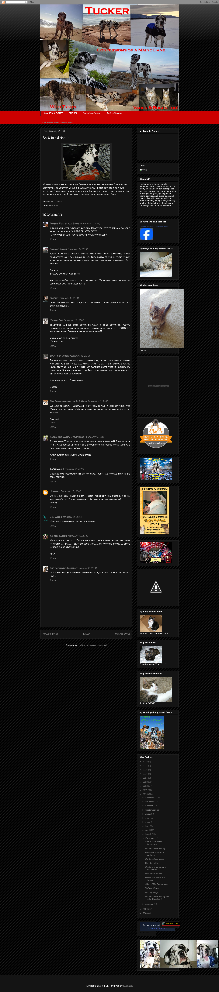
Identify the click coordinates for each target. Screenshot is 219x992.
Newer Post (50, 634)
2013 (145, 782)
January (149, 904)
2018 (145, 761)
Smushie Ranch (58, 249)
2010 (145, 794)
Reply (53, 239)
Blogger (128, 985)
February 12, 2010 (90, 223)
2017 (145, 765)
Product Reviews (114, 113)
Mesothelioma (144, 933)
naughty (56, 205)
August (149, 814)
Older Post (122, 634)
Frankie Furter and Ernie (64, 223)
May (147, 826)
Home (86, 634)
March (148, 834)
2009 (145, 909)
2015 (145, 774)
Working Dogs (151, 892)
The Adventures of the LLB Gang (68, 401)
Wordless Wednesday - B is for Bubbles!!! (157, 897)
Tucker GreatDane (146, 227)
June (148, 822)
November (150, 801)
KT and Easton (58, 535)
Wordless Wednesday (155, 848)
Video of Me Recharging (156, 884)
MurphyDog (56, 320)
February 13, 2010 (86, 568)
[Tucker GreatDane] (146, 239)
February (150, 838)
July (147, 818)
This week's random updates (154, 853)
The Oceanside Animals (63, 568)
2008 (145, 913)
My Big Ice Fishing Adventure (153, 842)
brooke (54, 298)
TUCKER (73, 113)
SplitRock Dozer (59, 355)
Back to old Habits (153, 873)
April (147, 830)
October (149, 805)
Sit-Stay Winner (152, 888)
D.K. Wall (55, 517)
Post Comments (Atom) (94, 645)
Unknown (55, 491)
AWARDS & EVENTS (53, 113)
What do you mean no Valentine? (155, 868)
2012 (145, 786)
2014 (145, 778)
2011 (145, 790)
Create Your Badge (161, 227)
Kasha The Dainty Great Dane (67, 437)
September (150, 810)
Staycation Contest (92, 113)
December (150, 797)
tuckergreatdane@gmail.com (56, 122)
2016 (145, 769)
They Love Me (151, 863)
